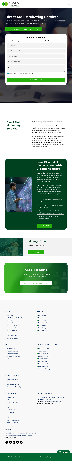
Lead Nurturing (11, 348)
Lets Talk (36, 252)
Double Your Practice (13, 384)
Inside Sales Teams (12, 379)
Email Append (42, 318)
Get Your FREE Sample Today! (36, 283)
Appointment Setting (13, 353)
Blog (8, 407)
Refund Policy (11, 400)
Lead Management (12, 351)
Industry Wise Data (12, 330)
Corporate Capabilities (13, 420)
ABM (8, 358)
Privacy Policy (11, 397)
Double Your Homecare (13, 382)
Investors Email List (12, 323)
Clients (9, 417)
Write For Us (10, 412)
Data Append (42, 320)
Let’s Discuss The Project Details (23, 29)
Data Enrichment (43, 315)
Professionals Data (12, 328)
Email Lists (10, 315)
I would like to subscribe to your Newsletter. (21, 73)
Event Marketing (43, 366)
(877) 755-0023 (47, 403)
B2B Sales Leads (11, 320)
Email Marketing (42, 361)
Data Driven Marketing (44, 348)
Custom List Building (44, 369)
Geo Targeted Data (12, 338)
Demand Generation (44, 356)
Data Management (43, 328)
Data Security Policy (12, 422)
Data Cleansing (42, 330)
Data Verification (43, 323)
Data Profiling (42, 325)
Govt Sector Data (12, 335)
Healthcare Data (11, 333)
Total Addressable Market (14, 318)
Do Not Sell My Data (12, 410)
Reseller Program (12, 405)
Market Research (43, 364)
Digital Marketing (43, 358)
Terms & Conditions (12, 402)
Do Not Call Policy (12, 415)
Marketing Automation (13, 356)
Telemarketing (42, 351)
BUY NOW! (45, 225)
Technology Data (12, 325)
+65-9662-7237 (16, 437)
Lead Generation (43, 353)
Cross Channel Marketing (14, 387)
